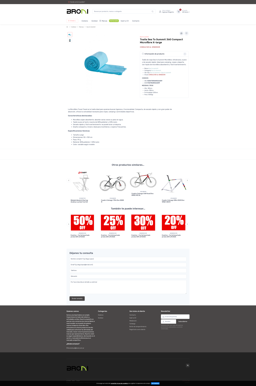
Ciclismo (85, 21)
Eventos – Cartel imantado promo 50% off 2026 (80, 236)
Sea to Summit (90, 27)
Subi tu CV (125, 21)
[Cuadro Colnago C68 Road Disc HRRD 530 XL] (143, 180)
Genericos (82, 233)
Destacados (114, 21)
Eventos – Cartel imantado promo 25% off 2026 (110, 236)
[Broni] (77, 11)
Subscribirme (182, 321)
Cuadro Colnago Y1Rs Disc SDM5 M (112, 201)
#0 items (185, 11)
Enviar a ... (73, 20)
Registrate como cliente (137, 329)
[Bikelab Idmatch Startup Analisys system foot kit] (82, 183)
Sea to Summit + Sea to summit (160, 73)
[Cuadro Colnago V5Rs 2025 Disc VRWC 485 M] (173, 183)
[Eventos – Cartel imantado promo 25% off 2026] (112, 222)
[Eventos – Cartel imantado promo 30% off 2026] (143, 222)
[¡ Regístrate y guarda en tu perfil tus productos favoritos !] (186, 33)
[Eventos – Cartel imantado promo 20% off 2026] (173, 222)
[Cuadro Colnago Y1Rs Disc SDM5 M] (112, 183)
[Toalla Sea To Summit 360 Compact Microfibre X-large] (70, 34)
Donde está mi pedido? (77, 2)
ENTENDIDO (155, 383)
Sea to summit (153, 68)
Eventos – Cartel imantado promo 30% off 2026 (141, 236)
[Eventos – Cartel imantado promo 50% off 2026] (82, 222)
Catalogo (132, 324)
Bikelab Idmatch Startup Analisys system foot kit (79, 201)
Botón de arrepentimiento (138, 326)
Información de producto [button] (154, 54)
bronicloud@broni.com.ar (76, 348)
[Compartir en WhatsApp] (181, 33)
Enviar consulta (77, 298)
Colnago (113, 198)
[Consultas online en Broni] (188, 365)
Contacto (135, 21)
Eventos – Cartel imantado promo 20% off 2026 (171, 236)
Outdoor (95, 21)
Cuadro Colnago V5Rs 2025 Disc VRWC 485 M (173, 201)
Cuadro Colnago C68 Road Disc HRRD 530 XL (143, 194)
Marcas (104, 21)
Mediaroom (133, 321)
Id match (82, 198)
